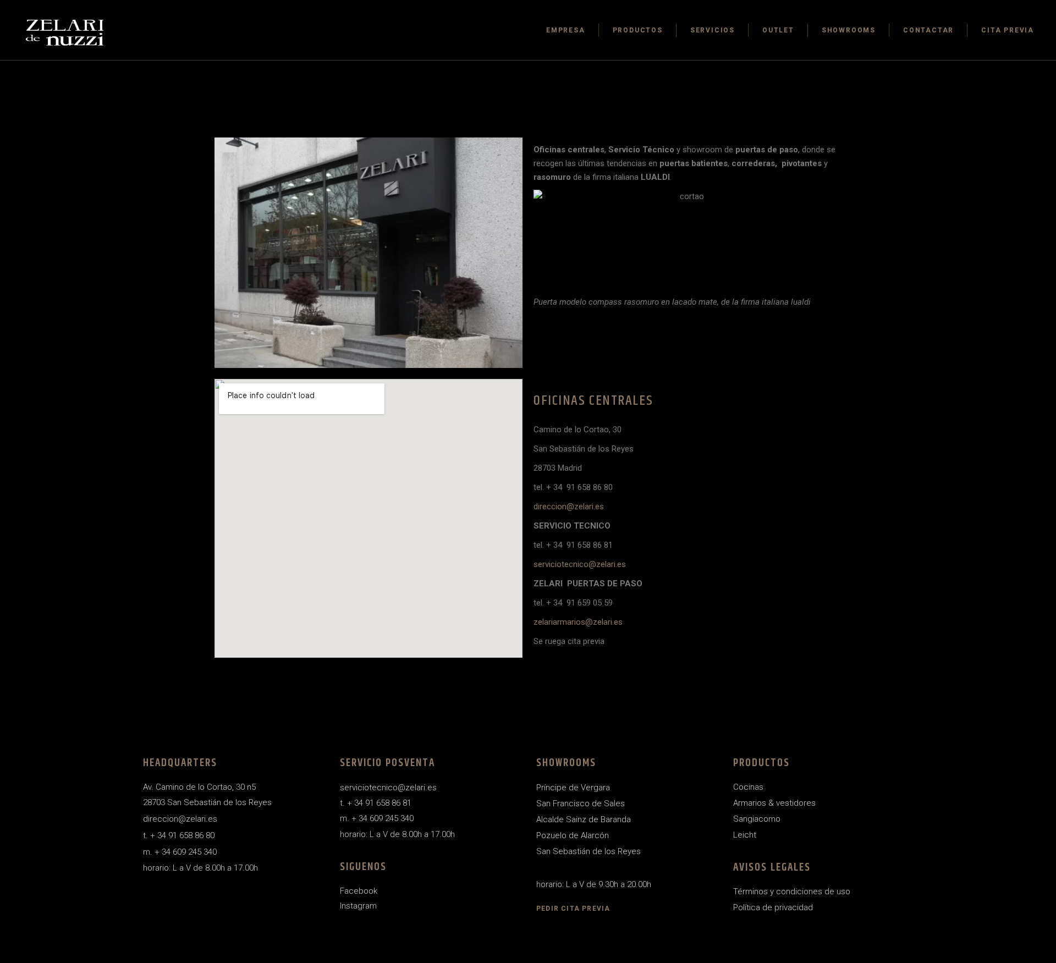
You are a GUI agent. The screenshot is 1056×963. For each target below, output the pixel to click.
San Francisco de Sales (580, 803)
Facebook (358, 891)
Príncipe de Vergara (573, 788)
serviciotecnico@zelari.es (580, 564)
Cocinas (748, 787)
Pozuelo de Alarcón (572, 835)
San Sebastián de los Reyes (588, 851)
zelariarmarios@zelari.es (578, 622)
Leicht (744, 835)
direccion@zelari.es (569, 506)
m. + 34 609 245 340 (180, 852)
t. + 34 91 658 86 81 (375, 803)
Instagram (358, 906)
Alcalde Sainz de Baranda (583, 819)
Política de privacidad (773, 907)
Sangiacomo (756, 819)
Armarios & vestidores (774, 803)
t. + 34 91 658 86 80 (179, 835)
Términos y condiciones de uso (791, 891)
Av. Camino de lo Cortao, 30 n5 (199, 787)
